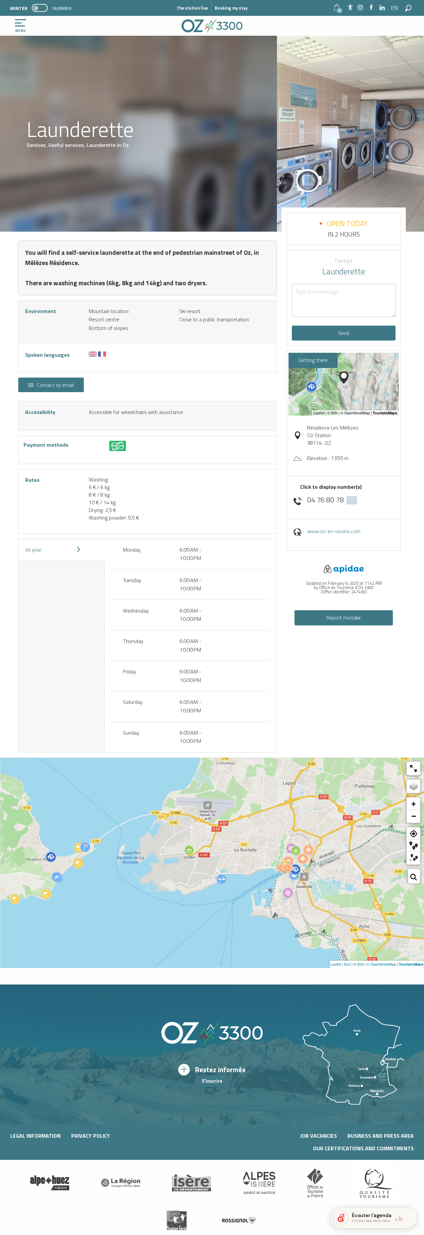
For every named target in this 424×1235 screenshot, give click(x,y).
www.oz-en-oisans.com (333, 531)
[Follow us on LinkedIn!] (382, 8)
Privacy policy (90, 1136)
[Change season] (42, 8)
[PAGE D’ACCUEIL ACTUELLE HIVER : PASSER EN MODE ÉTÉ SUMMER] (40, 8)
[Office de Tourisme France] (315, 1183)
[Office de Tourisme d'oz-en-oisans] (212, 25)
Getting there (313, 360)
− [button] (413, 816)
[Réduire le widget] (409, 1217)
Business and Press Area (380, 1136)
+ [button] (413, 804)
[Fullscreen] (413, 768)
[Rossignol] (239, 1220)
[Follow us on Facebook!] (371, 8)
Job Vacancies (318, 1136)
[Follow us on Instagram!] (360, 8)
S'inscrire (212, 1081)
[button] (395, 8)
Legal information (35, 1136)
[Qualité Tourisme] (374, 1183)
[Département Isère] (191, 1183)
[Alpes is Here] (259, 1183)
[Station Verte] (176, 1220)
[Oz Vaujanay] (50, 1183)
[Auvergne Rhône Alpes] (120, 1183)
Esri (347, 964)
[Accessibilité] (350, 7)
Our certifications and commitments (363, 1148)
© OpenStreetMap (381, 964)
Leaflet (335, 964)
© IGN (358, 964)
